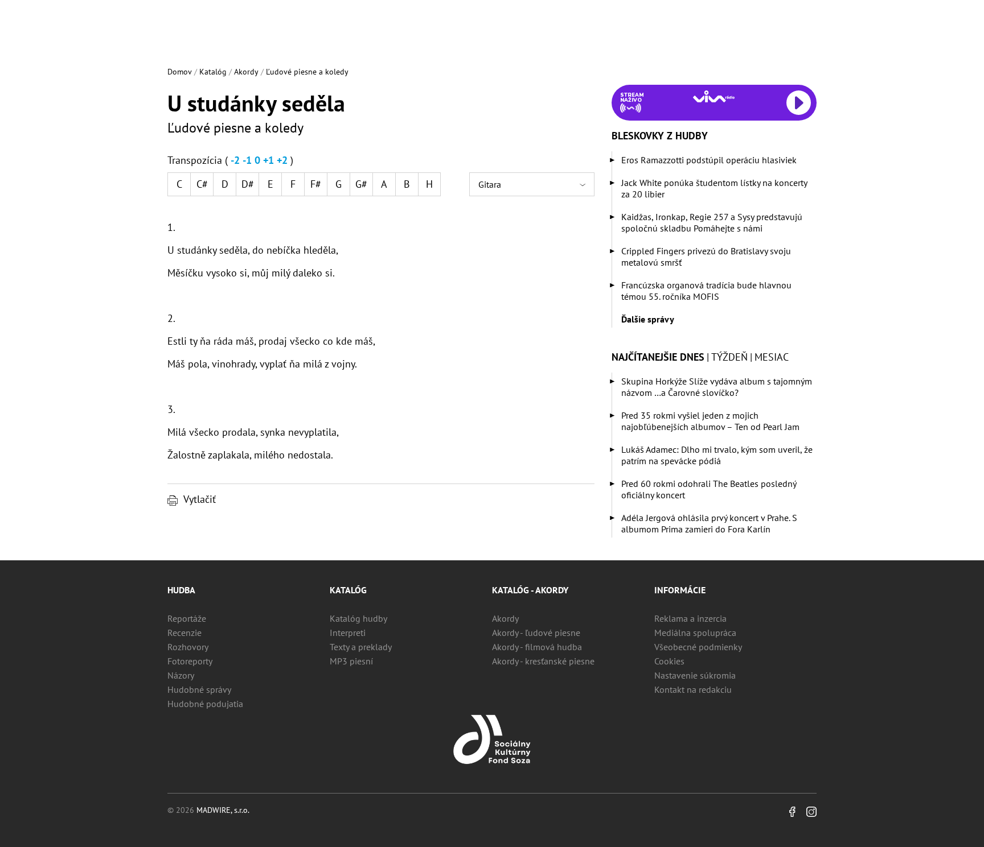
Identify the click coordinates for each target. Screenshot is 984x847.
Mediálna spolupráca (695, 632)
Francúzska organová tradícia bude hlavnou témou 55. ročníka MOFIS (706, 290)
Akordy (246, 72)
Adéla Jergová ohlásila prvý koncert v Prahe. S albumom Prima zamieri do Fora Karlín (709, 523)
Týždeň (729, 356)
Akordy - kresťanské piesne (543, 661)
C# (202, 184)
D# (247, 184)
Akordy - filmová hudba (537, 646)
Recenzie (184, 632)
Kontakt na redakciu (693, 689)
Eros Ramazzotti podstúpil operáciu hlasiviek (709, 160)
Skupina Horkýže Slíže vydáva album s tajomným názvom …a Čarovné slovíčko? (716, 386)
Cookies (669, 661)
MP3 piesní (351, 661)
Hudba (181, 590)
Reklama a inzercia (690, 618)
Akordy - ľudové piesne (536, 632)
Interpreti (348, 632)
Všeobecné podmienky (698, 646)
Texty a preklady (361, 646)
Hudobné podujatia (205, 703)
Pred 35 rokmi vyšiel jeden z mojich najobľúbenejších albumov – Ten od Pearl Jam (710, 421)
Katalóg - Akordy (530, 590)
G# (361, 184)
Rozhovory (187, 646)
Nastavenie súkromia (695, 675)
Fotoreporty (189, 661)
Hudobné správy (199, 689)
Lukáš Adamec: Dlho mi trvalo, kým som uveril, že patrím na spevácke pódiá (717, 455)
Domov (179, 72)
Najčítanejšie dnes (658, 356)
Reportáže (186, 618)
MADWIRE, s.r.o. (222, 810)
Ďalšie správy (647, 319)
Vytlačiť (199, 499)
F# (315, 184)
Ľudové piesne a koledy (307, 72)
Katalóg (213, 72)
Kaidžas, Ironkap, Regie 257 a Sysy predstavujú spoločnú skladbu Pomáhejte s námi (711, 222)
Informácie (680, 590)
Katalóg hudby (358, 618)
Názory (180, 675)
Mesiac (772, 356)
